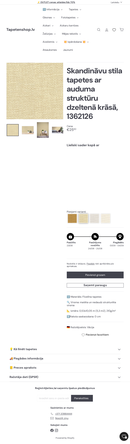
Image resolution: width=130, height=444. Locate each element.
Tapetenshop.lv (20, 29)
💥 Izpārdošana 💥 (75, 41)
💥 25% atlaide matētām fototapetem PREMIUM (56, 2)
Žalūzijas (48, 33)
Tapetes (74, 9)
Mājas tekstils (70, 33)
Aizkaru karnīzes (69, 25)
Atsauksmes (50, 50)
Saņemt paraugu (95, 285)
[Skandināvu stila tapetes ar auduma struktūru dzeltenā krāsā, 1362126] (95, 162)
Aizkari (47, 25)
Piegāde (91, 263)
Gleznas (47, 17)
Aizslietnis (49, 41)
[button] (72, 218)
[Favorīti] (114, 30)
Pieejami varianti (76, 211)
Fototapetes (68, 17)
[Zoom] (34, 91)
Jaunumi (68, 50)
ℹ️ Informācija (51, 9)
